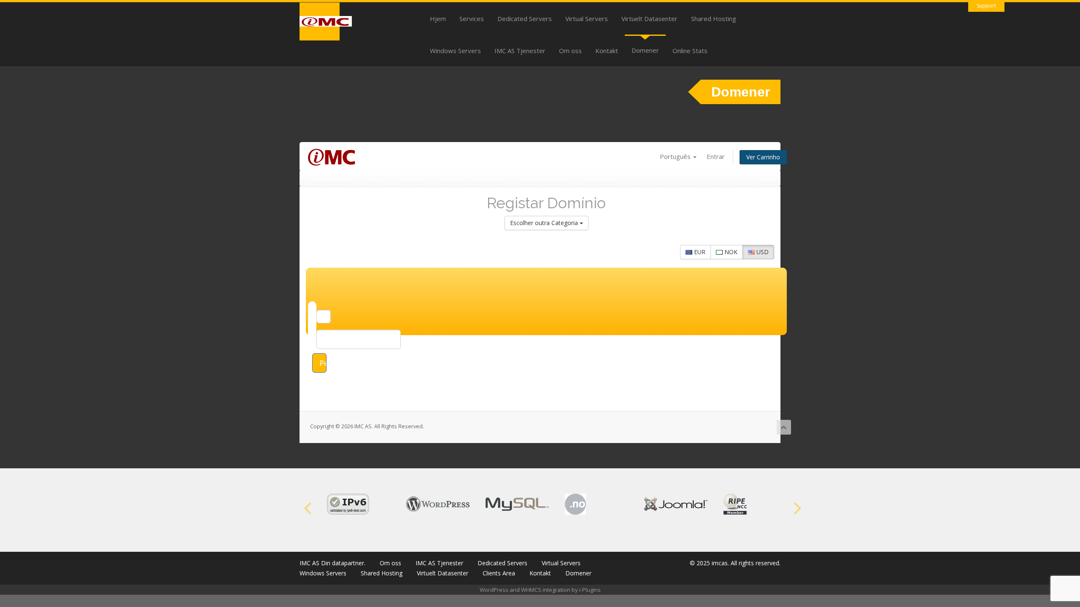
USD (762, 252)
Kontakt (606, 50)
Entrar (716, 156)
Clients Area (499, 573)
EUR (698, 252)
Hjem (438, 18)
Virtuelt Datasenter (649, 18)
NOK (730, 252)
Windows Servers (455, 50)
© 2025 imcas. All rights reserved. (735, 563)
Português (676, 156)
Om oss (570, 50)
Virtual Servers (586, 18)
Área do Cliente (334, 178)
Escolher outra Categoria (545, 223)
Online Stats (689, 50)
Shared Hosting (713, 18)
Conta (766, 178)
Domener (645, 50)
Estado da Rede (542, 178)
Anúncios (414, 178)
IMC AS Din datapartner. (332, 563)
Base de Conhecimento (473, 178)
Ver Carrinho (763, 157)
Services (471, 18)
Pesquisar (323, 363)
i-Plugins (590, 590)
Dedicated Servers (524, 18)
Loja (377, 178)
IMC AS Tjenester (519, 50)
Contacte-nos (598, 178)
